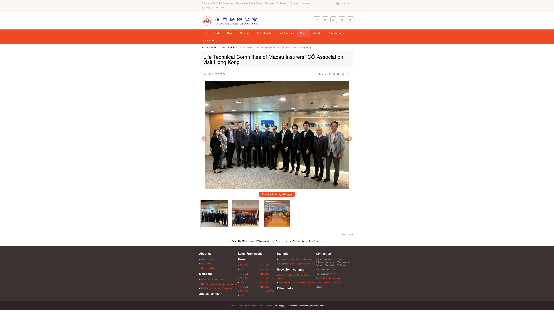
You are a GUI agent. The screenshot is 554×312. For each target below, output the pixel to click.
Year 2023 (232, 47)
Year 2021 (245, 286)
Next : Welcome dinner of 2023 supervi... (304, 241)
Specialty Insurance (338, 33)
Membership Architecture (212, 279)
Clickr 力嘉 (280, 305)
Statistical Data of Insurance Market (295, 259)
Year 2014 (264, 282)
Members (245, 33)
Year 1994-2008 (267, 291)
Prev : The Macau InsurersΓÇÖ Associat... (251, 241)
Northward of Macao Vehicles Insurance (297, 282)
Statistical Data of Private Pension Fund (297, 263)
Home (206, 33)
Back (278, 241)
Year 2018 (264, 265)
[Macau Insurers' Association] (231, 20)
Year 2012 (264, 286)
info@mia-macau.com (332, 278)
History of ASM (208, 259)
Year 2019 (245, 295)
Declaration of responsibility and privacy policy (306, 305)
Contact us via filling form (327, 282)
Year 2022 (245, 282)
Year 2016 (264, 273)
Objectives (206, 263)
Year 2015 (264, 278)
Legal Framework (286, 33)
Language (346, 3)
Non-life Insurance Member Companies (219, 283)
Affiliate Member (264, 33)
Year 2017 (264, 269)
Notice (218, 33)
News (303, 33)
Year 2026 (245, 265)
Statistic (317, 33)
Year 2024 (245, 273)
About (230, 33)
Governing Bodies (209, 267)
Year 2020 (245, 291)
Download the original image (277, 194)
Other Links (208, 40)
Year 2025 (245, 269)
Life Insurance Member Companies (217, 288)
